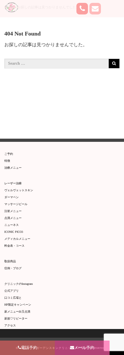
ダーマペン (11, 197)
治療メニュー (13, 167)
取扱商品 (10, 261)
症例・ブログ (13, 268)
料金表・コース (14, 245)
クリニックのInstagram (18, 283)
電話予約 (29, 347)
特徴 (7, 160)
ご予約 (8, 153)
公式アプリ (11, 290)
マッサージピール (15, 204)
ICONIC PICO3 (13, 231)
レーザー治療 (13, 183)
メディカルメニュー (17, 238)
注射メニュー (13, 211)
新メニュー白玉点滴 (17, 311)
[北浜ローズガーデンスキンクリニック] (14, 7)
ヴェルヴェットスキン (18, 190)
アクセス (10, 325)
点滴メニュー (13, 218)
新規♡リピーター (15, 318)
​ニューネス (11, 224)
